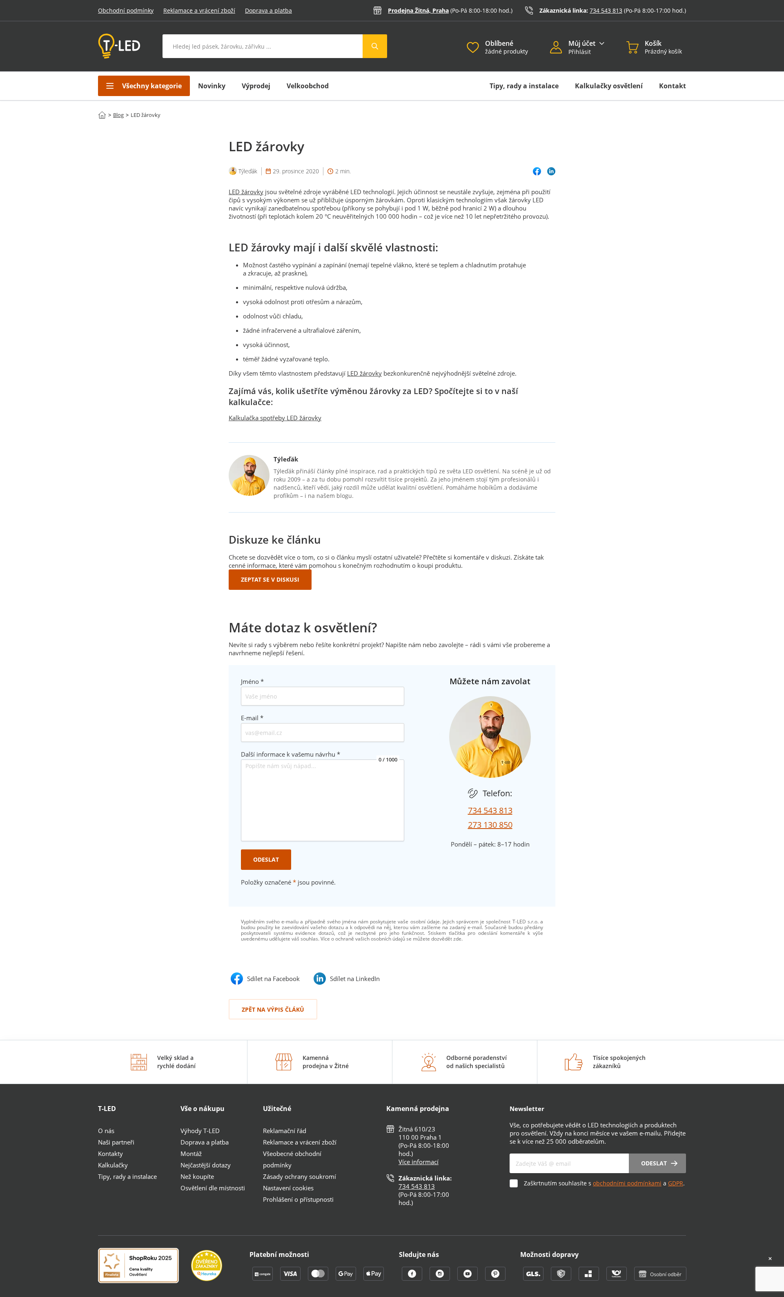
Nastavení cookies (288, 1188)
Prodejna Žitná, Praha (418, 10)
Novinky (211, 85)
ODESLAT (266, 859)
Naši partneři (116, 1142)
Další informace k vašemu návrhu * (290, 754)
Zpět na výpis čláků (273, 1009)
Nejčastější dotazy (205, 1165)
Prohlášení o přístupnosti (298, 1199)
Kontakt (672, 85)
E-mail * (252, 718)
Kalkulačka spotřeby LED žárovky (275, 418)
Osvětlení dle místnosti (212, 1188)
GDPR (675, 1183)
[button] (559, 48)
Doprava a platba (268, 10)
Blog (118, 115)
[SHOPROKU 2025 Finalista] (144, 1266)
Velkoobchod (308, 85)
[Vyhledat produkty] (375, 46)
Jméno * (252, 681)
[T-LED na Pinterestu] (495, 1278)
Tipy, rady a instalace (524, 85)
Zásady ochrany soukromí (299, 1176)
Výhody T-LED (200, 1131)
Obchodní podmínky (126, 10)
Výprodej (256, 85)
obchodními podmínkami (627, 1183)
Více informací (419, 1162)
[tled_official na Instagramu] (440, 1278)
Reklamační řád (284, 1131)
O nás (106, 1131)
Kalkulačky (113, 1165)
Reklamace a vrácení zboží (199, 10)
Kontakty (110, 1153)
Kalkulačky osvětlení (609, 85)
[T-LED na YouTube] (468, 1278)
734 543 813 (606, 10)
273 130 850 (490, 824)
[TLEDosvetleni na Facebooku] (413, 1278)
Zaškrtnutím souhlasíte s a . (604, 1183)
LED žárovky (246, 192)
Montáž (191, 1153)
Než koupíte (197, 1176)
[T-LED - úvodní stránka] (119, 46)
